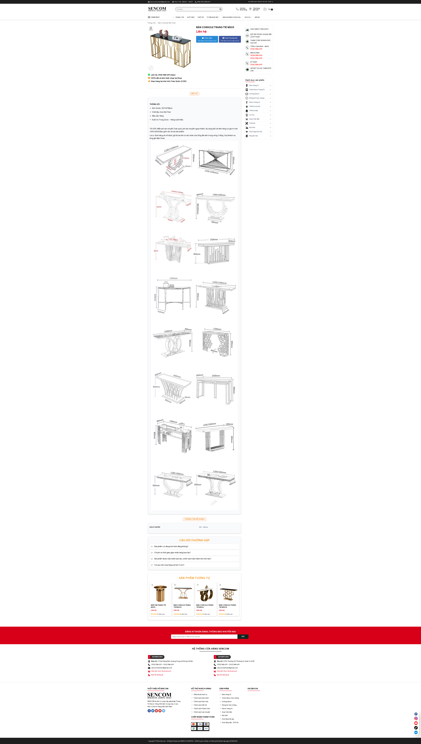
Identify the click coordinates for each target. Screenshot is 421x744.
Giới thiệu (191, 17)
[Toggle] (152, 546)
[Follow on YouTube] (160, 710)
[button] (270, 9)
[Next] (237, 591)
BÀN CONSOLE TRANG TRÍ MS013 (182, 606)
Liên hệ (257, 17)
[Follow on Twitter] (152, 710)
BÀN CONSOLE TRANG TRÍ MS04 (204, 606)
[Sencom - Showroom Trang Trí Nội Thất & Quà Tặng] (160, 9)
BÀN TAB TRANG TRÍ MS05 (158, 606)
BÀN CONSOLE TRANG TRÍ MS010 (227, 606)
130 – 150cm (203, 527)
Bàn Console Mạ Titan (167, 23)
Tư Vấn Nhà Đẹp (212, 17)
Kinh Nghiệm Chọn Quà (231, 17)
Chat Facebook (230, 39)
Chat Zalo (207, 39)
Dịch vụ (247, 17)
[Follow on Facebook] (149, 710)
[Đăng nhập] (265, 9)
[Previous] (152, 591)
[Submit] (220, 9)
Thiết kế (200, 17)
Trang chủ (179, 17)
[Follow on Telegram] (163, 710)
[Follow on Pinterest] (156, 710)
